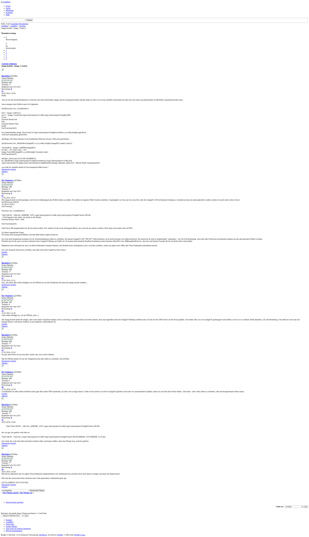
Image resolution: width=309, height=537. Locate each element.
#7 (3, 420)
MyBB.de (43, 535)
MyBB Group (79, 535)
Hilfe (8, 15)
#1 (3, 91)
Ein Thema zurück (10, 493)
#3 (3, 278)
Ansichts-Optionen (9, 64)
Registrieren (23, 24)
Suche (8, 8)
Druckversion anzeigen (14, 502)
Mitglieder (10, 10)
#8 (3, 469)
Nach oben (10, 524)
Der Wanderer (8, 180)
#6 (3, 387)
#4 (3, 311)
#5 (3, 350)
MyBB (60, 535)
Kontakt (9, 520)
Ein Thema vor (26, 493)
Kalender (9, 13)
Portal (8, 6)
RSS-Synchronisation (14, 531)
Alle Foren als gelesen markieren (18, 529)
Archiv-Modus (11, 526)
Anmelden (15, 24)
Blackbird (6, 76)
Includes (22, 26)
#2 (3, 196)
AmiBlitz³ (5, 26)
